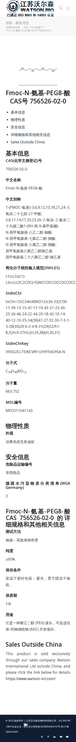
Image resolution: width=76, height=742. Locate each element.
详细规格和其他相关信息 (30, 134)
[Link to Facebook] (48, 737)
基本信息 (18, 112)
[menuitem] (59, 8)
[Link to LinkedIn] (54, 737)
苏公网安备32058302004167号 (44, 726)
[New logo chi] (31, 8)
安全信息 (18, 127)
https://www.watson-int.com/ (31, 678)
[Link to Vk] (61, 737)
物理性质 (18, 119)
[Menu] (68, 8)
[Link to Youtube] (67, 737)
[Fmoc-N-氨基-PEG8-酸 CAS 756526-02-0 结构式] (38, 66)
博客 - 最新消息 (17, 23)
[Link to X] (42, 737)
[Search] (59, 8)
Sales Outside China (28, 142)
